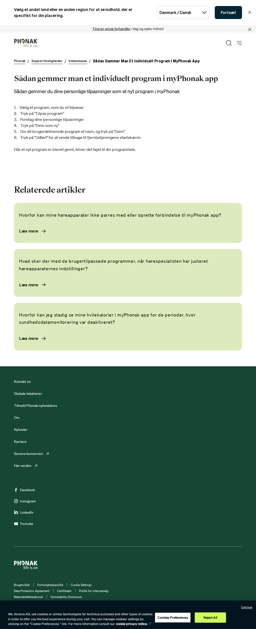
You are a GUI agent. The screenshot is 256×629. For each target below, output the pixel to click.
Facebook (27, 490)
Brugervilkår (22, 585)
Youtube (26, 523)
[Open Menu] (239, 43)
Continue (246, 607)
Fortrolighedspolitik (50, 585)
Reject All (210, 617)
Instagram (28, 501)
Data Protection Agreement (32, 591)
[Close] (250, 29)
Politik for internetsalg (93, 591)
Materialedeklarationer (28, 597)
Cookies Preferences (173, 617)
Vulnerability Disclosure (66, 597)
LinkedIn (27, 512)
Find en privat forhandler (111, 29)
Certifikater (64, 591)
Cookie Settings (81, 585)
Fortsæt (228, 12)
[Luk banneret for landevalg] (250, 12)
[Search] (229, 43)
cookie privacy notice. (132, 624)
